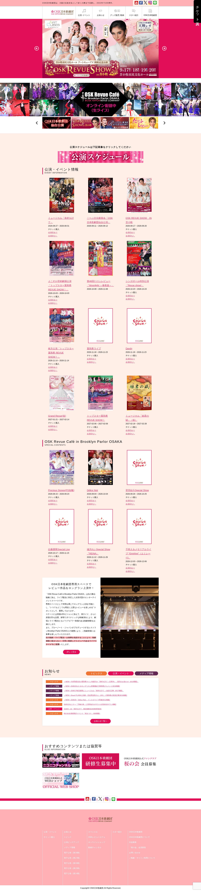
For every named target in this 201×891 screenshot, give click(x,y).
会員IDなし (52, 236)
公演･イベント (84, 15)
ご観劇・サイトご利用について (142, 858)
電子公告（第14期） (72, 873)
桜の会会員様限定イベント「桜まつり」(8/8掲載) (82, 713)
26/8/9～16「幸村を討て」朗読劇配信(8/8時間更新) (83, 709)
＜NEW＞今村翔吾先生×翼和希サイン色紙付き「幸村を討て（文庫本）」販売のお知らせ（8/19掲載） (101, 681)
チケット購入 (49, 837)
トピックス (96, 673)
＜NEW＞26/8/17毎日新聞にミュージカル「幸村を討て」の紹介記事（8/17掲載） (94, 691)
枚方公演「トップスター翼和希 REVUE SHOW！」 (61, 352)
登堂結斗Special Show (137, 490)
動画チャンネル (94, 847)
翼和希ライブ (94, 348)
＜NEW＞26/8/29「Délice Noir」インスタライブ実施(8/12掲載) (87, 700)
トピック (67, 837)
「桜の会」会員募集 (137, 847)
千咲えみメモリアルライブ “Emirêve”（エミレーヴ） (138, 553)
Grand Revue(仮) (57, 416)
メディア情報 (146, 673)
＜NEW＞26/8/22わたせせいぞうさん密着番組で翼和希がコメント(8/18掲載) (92, 686)
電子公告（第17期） (72, 858)
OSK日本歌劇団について (139, 837)
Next (164, 48)
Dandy (129, 348)
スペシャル (93, 832)
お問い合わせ (134, 853)
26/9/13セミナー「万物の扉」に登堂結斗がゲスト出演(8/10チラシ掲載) (90, 704)
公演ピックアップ (71, 842)
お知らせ (100, 15)
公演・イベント (121, 673)
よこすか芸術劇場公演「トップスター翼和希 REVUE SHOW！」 (59, 285)
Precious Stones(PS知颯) (61, 490)
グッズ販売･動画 (117, 15)
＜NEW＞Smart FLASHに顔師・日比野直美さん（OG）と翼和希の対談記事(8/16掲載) (95, 695)
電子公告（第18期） (72, 853)
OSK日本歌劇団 (150, 15)
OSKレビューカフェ (96, 837)
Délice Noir (92, 490)
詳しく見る (71, 652)
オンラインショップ (96, 842)
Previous (36, 48)
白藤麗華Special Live (59, 549)
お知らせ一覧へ (100, 721)
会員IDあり (52, 233)
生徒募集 (133, 842)
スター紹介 (133, 15)
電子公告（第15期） (72, 868)
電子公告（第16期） (72, 863)
